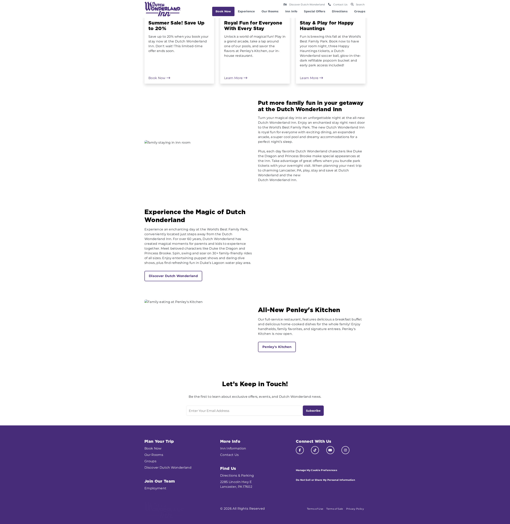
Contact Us (229, 455)
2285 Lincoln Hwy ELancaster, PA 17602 (236, 484)
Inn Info (291, 11)
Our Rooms (270, 11)
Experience (246, 11)
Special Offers (314, 11)
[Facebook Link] (300, 450)
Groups (359, 11)
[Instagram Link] (345, 450)
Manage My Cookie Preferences (316, 470)
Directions (339, 11)
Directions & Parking (237, 475)
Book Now (223, 11)
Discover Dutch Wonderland (173, 276)
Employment (155, 488)
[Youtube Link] (330, 450)
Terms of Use (315, 508)
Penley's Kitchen (276, 347)
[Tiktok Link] (315, 450)
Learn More (234, 78)
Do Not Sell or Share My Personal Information (325, 479)
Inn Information (233, 448)
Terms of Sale (334, 508)
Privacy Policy (355, 508)
